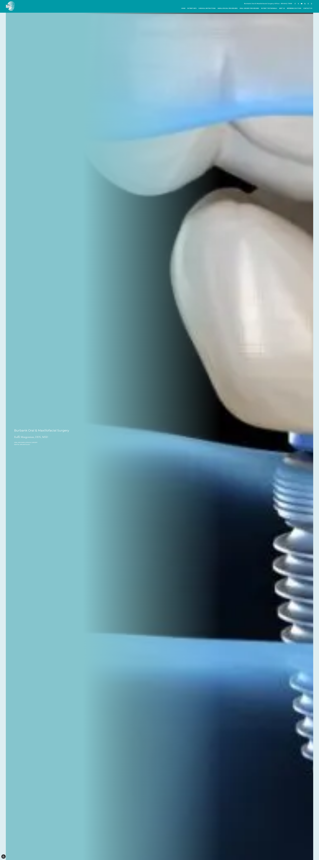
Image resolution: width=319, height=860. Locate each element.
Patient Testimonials (269, 8)
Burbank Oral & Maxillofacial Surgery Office (262, 3)
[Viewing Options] (3, 856)
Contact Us (307, 8)
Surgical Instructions (207, 8)
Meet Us (282, 8)
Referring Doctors (294, 8)
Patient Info (192, 8)
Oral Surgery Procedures (249, 8)
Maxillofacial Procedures (228, 8)
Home (183, 8)
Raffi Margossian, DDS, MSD (31, 437)
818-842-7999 (286, 3)
